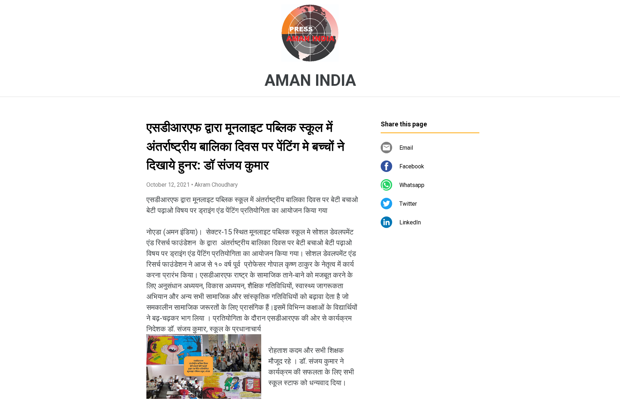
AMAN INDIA (310, 80)
